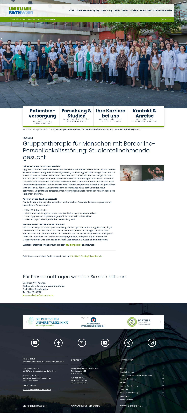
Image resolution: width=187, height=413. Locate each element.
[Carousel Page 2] (1, 40)
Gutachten (145, 10)
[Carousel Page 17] (1, 69)
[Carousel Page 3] (1, 42)
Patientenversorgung (87, 10)
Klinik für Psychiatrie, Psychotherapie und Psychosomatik (32, 19)
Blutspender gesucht (35, 405)
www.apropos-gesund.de (85, 405)
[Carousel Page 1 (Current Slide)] (1, 39)
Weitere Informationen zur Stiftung (37, 390)
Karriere (134, 10)
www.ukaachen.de (79, 383)
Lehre (117, 10)
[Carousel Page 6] (1, 48)
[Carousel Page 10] (1, 56)
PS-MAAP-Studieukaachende (86, 256)
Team (125, 10)
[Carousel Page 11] (1, 58)
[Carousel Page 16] (1, 67)
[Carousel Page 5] (1, 46)
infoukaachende (79, 380)
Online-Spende (29, 385)
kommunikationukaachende (38, 295)
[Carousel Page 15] (1, 65)
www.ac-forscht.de (131, 405)
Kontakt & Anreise (162, 10)
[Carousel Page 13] (1, 61)
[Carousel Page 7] (1, 50)
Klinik (71, 10)
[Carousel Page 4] (1, 44)
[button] (27, 322)
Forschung (106, 10)
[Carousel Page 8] (1, 52)
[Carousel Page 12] (1, 60)
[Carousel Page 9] (1, 54)
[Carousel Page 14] (1, 63)
